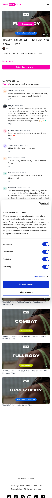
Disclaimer (28, 489)
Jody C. (11, 106)
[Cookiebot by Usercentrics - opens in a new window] (38, 203)
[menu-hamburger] (48, 4)
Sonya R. (11, 91)
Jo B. (10, 173)
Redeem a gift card (16, 485)
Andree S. (12, 130)
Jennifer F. (12, 188)
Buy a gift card (31, 485)
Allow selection (26, 292)
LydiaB (10, 145)
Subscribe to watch (25, 67)
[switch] (45, 252)
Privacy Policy (16, 489)
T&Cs (41, 485)
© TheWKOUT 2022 (26, 479)
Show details (39, 276)
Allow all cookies (26, 284)
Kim (9, 158)
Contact (37, 489)
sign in (5, 84)
